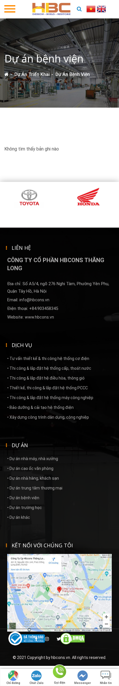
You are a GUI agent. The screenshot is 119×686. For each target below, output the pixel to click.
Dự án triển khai (32, 74)
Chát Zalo (36, 683)
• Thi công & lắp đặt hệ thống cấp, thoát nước (49, 368)
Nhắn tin (106, 683)
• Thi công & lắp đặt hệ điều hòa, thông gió (46, 378)
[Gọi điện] (59, 672)
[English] (101, 8)
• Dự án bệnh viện (23, 498)
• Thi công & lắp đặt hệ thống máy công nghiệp (50, 397)
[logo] (51, 8)
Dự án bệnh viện (72, 74)
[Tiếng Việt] (91, 8)
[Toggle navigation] (9, 9)
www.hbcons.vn (39, 317)
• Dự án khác (18, 517)
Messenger (82, 683)
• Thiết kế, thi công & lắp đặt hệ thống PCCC (47, 388)
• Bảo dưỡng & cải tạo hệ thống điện (40, 407)
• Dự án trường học (24, 507)
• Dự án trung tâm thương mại (34, 488)
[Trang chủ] (6, 74)
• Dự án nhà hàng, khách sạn (33, 478)
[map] (59, 592)
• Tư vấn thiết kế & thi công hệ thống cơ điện (48, 358)
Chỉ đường (13, 683)
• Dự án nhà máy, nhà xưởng (32, 458)
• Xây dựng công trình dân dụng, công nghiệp (48, 417)
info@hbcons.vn (34, 300)
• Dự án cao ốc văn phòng (30, 468)
